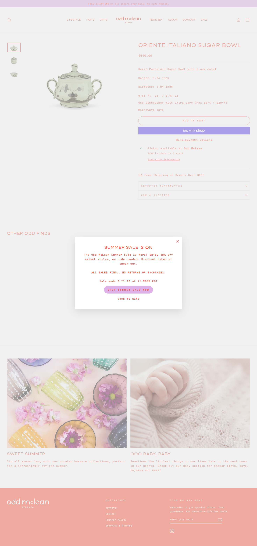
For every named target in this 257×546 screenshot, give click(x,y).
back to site (129, 298)
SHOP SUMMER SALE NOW (128, 289)
